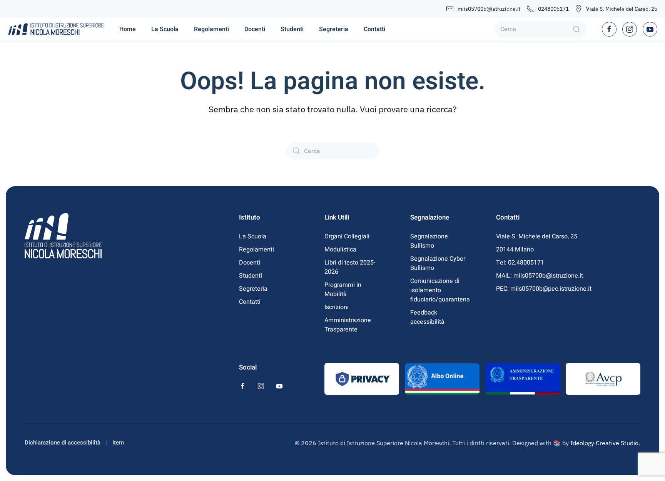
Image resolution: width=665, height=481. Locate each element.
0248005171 (553, 8)
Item (118, 442)
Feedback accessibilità (427, 317)
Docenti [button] (254, 29)
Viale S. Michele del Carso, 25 (621, 8)
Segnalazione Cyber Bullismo (437, 263)
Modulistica (340, 249)
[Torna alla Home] (56, 29)
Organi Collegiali (346, 236)
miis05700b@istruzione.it (489, 8)
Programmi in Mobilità (342, 289)
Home (127, 29)
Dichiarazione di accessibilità (62, 442)
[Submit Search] (576, 29)
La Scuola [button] (165, 29)
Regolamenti (256, 249)
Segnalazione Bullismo (429, 241)
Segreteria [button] (333, 29)
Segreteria (253, 288)
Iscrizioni (336, 307)
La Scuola (252, 236)
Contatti (374, 29)
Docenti (249, 262)
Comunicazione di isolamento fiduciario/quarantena (439, 290)
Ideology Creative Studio (604, 443)
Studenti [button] (292, 29)
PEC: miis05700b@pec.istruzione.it (543, 288)
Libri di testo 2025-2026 (349, 267)
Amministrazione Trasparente (347, 325)
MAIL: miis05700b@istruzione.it (539, 275)
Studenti (250, 275)
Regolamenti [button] (211, 29)
